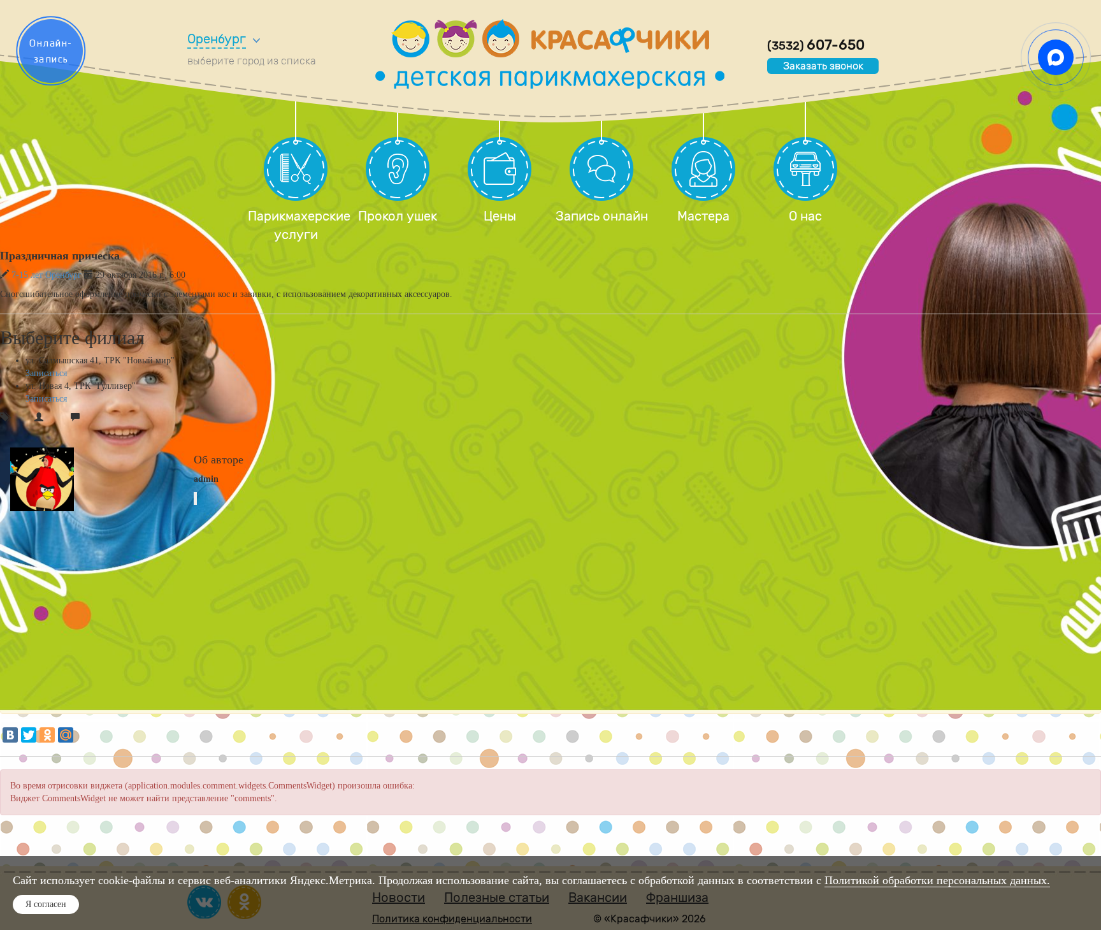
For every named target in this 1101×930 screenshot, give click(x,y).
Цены (500, 216)
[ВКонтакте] (10, 735)
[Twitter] (28, 735)
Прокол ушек (397, 216)
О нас (805, 216)
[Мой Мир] (65, 735)
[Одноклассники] (47, 735)
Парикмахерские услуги (295, 225)
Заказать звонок (823, 66)
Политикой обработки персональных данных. (937, 880)
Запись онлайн (602, 216)
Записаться (46, 373)
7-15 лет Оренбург (46, 275)
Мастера (703, 216)
